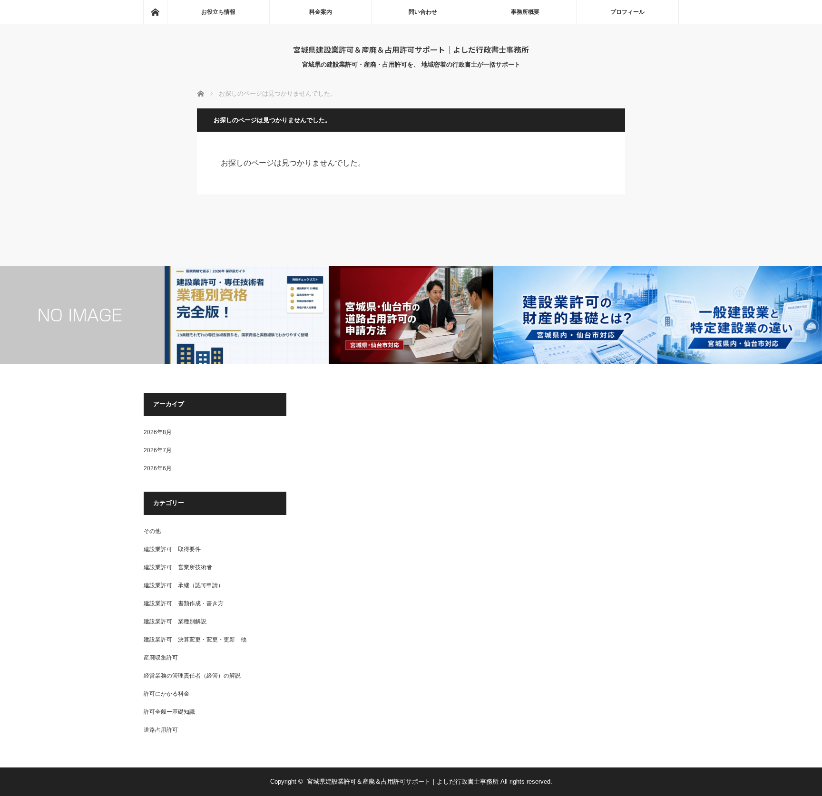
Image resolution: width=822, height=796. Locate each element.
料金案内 (320, 12)
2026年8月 (158, 432)
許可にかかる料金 (166, 693)
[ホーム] (155, 12)
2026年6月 (158, 468)
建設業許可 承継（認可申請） (184, 585)
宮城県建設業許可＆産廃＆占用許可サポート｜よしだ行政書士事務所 (411, 49)
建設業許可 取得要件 (172, 549)
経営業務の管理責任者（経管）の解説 (192, 675)
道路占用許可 (161, 730)
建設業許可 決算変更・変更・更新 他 (195, 639)
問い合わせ (423, 12)
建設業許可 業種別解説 (175, 621)
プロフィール (627, 12)
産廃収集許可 (161, 657)
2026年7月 (158, 450)
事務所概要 (525, 12)
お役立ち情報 (218, 12)
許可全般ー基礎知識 (169, 712)
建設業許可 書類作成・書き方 (184, 603)
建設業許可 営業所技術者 (178, 567)
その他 (152, 531)
